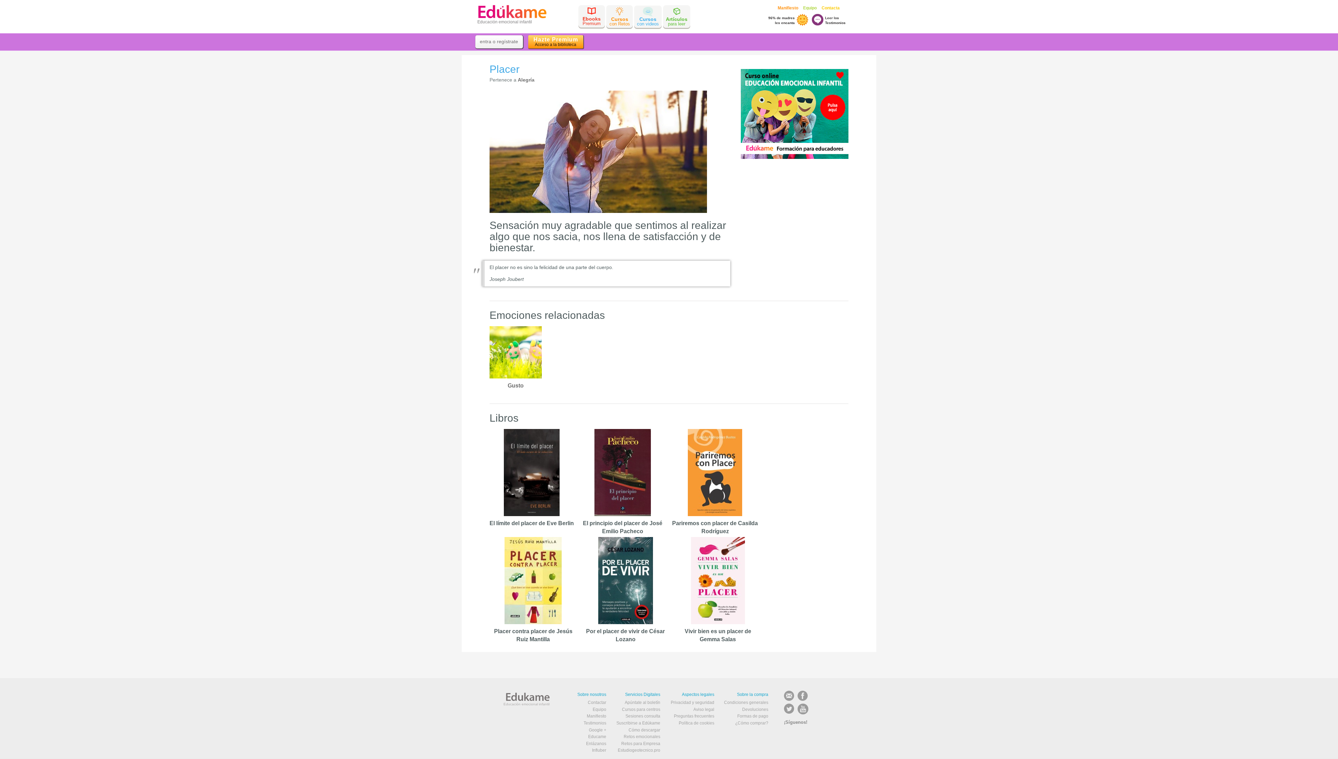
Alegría (526, 80)
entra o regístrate (499, 41)
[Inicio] (512, 11)
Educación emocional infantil (526, 704)
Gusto (516, 386)
